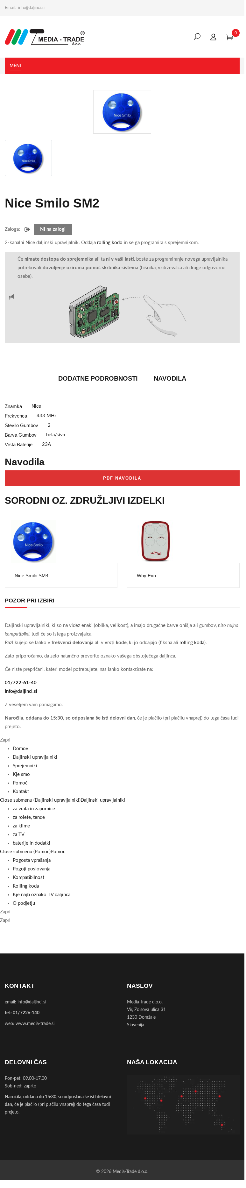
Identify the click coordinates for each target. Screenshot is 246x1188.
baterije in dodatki (31, 843)
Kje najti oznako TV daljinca (41, 894)
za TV (19, 834)
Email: (10, 8)
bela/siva (55, 434)
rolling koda (191, 642)
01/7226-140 (26, 1013)
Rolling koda (26, 886)
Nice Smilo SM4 (31, 575)
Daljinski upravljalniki (103, 800)
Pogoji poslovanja (31, 869)
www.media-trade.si (35, 1024)
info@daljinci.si (31, 8)
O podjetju (24, 903)
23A (46, 444)
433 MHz (47, 415)
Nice (36, 406)
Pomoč (58, 851)
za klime (21, 826)
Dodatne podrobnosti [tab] (98, 378)
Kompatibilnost (28, 877)
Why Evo (146, 575)
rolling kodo (110, 242)
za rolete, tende (29, 817)
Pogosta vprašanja (32, 860)
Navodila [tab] (170, 378)
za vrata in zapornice (34, 808)
